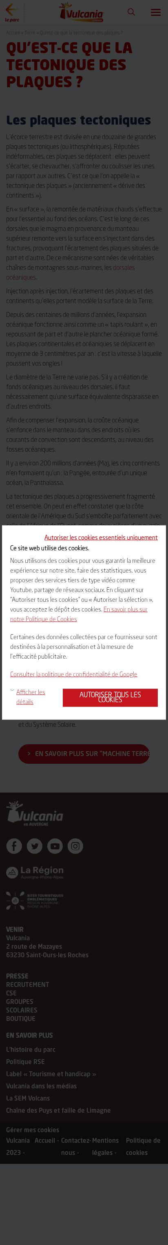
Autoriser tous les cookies (110, 698)
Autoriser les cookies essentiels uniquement (101, 538)
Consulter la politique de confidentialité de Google (73, 675)
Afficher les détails (30, 698)
